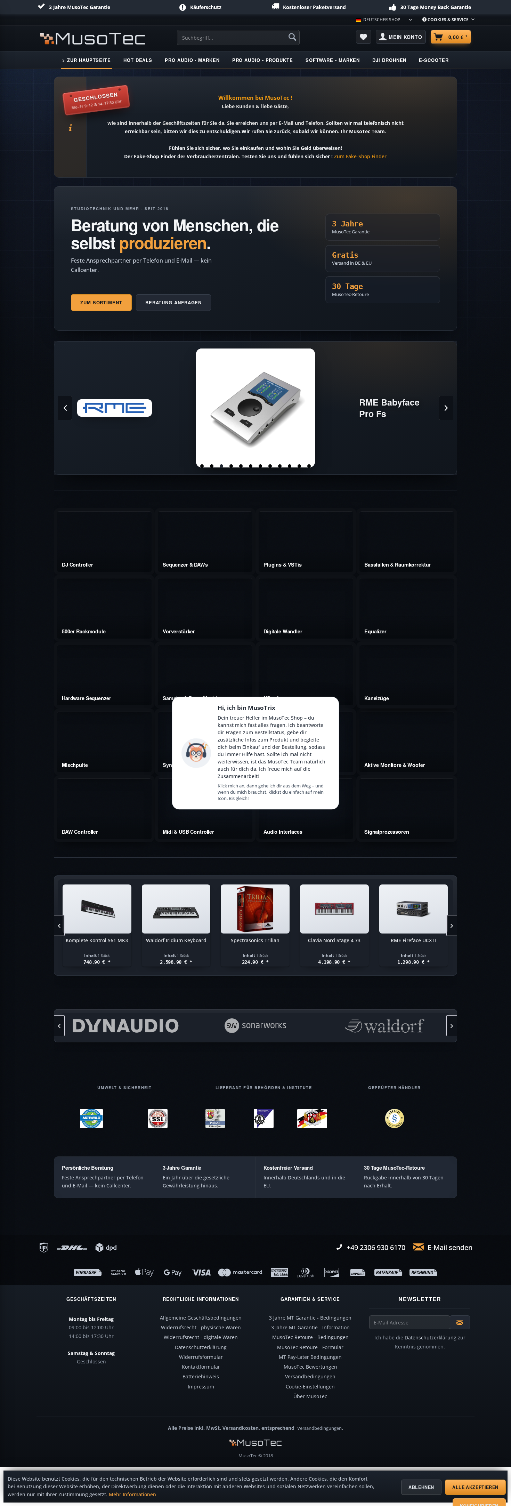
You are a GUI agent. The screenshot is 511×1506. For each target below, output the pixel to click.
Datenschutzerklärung (201, 1347)
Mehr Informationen (132, 1494)
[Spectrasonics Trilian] (175, 909)
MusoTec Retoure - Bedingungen (310, 1337)
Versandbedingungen (310, 1376)
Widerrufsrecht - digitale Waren (201, 1337)
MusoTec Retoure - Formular (310, 1347)
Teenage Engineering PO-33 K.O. (413, 944)
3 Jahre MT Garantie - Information (310, 1327)
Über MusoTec (310, 1396)
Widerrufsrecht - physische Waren (201, 1327)
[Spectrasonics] (384, 1025)
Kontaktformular (201, 1367)
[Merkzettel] (363, 37)
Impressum (201, 1387)
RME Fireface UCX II (255, 408)
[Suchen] (292, 37)
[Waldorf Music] (255, 1025)
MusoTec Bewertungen (310, 1367)
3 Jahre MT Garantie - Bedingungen (310, 1318)
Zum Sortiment (101, 302)
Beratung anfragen (173, 302)
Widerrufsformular (201, 1357)
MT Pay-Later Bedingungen (310, 1357)
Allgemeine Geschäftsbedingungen (201, 1318)
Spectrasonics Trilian (176, 940)
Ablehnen (421, 1487)
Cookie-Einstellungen (310, 1387)
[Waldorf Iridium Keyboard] (97, 909)
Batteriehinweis (200, 1376)
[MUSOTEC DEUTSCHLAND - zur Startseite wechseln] (92, 38)
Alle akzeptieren (475, 1487)
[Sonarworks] (125, 1025)
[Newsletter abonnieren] (460, 1322)
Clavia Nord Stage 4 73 (255, 940)
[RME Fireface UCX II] (334, 909)
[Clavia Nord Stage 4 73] (255, 909)
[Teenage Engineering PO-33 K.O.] (413, 909)
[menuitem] (445, 19)
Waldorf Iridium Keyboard (97, 940)
